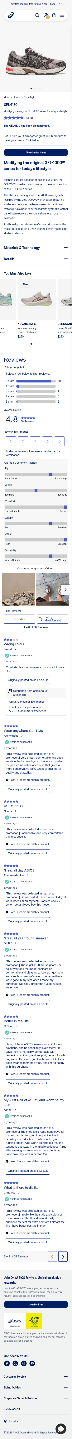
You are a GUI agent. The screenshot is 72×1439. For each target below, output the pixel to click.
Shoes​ (17, 97)
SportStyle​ (29, 97)
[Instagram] (24, 1363)
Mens (7, 97)
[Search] (37, 15)
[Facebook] (7, 1363)
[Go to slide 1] (31, 88)
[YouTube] (32, 1363)
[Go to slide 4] (41, 88)
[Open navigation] (62, 15)
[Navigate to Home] (11, 15)
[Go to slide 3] (38, 88)
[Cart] (54, 15)
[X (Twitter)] (15, 1363)
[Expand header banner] (60, 4)
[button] (36, 62)
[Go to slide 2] (35, 88)
